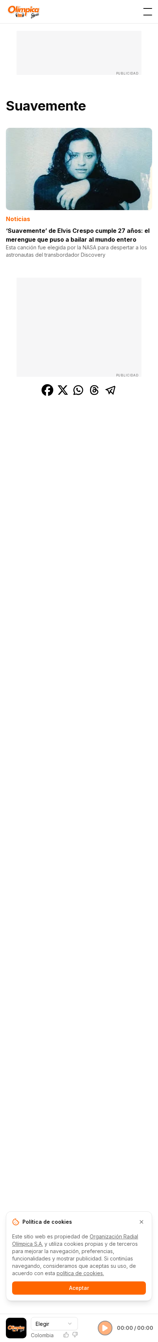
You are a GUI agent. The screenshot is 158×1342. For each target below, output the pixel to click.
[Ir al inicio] (23, 11)
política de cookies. (80, 1273)
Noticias (18, 219)
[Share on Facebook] (47, 390)
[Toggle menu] (147, 11)
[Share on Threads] (94, 390)
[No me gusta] (75, 1335)
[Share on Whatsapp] (78, 390)
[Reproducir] (105, 1328)
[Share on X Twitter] (63, 390)
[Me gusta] (66, 1335)
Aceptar (79, 1288)
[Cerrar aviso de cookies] (141, 1221)
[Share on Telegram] (110, 390)
